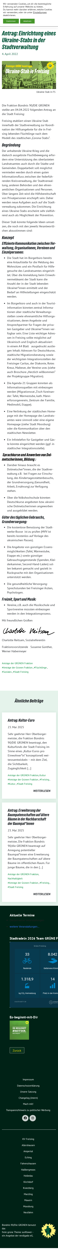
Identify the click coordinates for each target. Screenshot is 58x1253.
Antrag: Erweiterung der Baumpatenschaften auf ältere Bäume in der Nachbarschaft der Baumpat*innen (28, 817)
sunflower (27, 1232)
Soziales (7, 671)
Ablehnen (27, 21)
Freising (45, 779)
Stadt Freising (21, 671)
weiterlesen (41, 791)
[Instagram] (32, 1118)
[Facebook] (25, 1118)
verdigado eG (26, 1235)
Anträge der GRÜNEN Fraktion (17, 663)
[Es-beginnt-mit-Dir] (19, 1030)
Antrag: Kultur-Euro (21, 720)
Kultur (42, 775)
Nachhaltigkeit (15, 878)
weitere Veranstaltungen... (24, 926)
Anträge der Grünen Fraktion (17, 667)
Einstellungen (40, 12)
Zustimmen (11, 21)
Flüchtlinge (41, 667)
